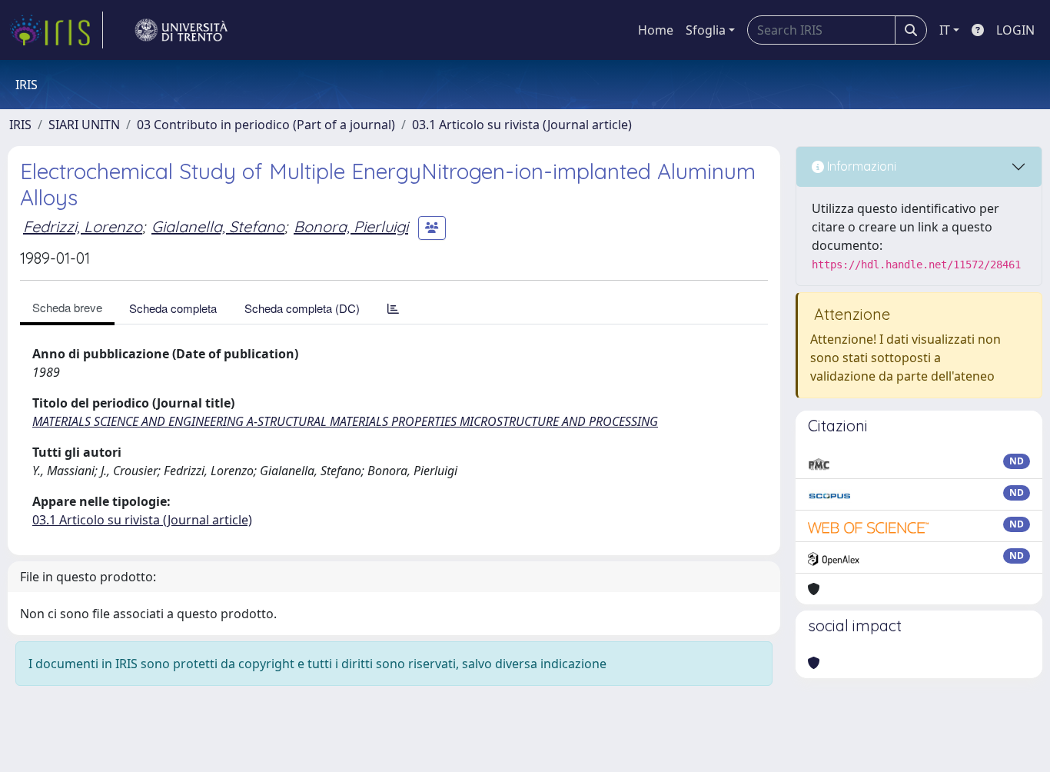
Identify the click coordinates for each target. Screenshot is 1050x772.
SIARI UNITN (84, 124)
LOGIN (1015, 30)
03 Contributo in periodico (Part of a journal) (266, 124)
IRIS (20, 124)
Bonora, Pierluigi (351, 226)
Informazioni (860, 166)
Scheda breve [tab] (67, 307)
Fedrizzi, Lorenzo (82, 226)
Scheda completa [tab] (173, 308)
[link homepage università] (181, 30)
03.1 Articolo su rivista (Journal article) (522, 124)
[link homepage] (56, 30)
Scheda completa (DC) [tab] (302, 308)
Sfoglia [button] (706, 30)
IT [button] (944, 30)
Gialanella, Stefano (217, 226)
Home (655, 30)
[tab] (393, 308)
